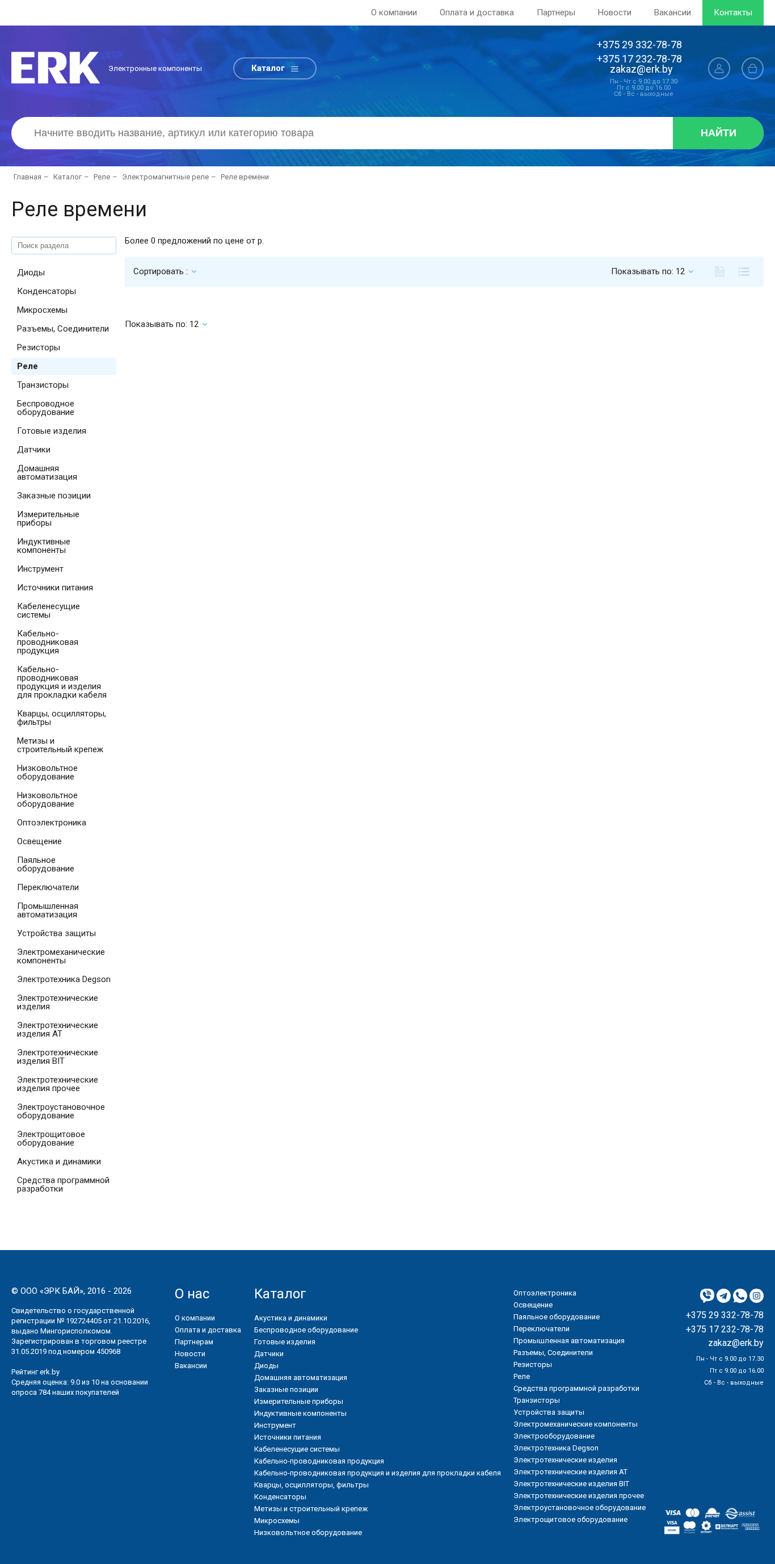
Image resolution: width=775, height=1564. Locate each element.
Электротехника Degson (64, 979)
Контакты (733, 12)
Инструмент (40, 569)
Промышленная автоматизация (47, 910)
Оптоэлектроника (51, 822)
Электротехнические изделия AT (57, 1029)
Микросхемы (42, 310)
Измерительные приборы (48, 518)
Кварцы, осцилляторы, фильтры (61, 717)
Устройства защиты (56, 933)
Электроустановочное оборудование (61, 1111)
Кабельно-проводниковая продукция (47, 642)
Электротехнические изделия (57, 1002)
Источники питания (55, 587)
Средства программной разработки (63, 1184)
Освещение (39, 841)
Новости (614, 12)
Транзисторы (43, 385)
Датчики (33, 450)
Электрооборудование (554, 1436)
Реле (27, 366)
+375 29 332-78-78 (639, 45)
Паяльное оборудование (45, 864)
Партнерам (194, 1341)
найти (718, 133)
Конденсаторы (46, 291)
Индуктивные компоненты (43, 545)
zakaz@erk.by (641, 69)
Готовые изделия (51, 431)
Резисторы (38, 347)
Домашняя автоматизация (47, 472)
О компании (394, 12)
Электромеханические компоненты (61, 956)
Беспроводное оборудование (45, 408)
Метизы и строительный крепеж (60, 745)
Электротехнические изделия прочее (57, 1084)
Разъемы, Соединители (63, 329)
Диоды (31, 272)
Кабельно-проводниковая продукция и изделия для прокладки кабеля (62, 682)
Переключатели (48, 887)
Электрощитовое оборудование (51, 1138)
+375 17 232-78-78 (639, 59)
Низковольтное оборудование (47, 772)
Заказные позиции (54, 495)
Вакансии (672, 12)
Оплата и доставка (477, 12)
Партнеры (556, 12)
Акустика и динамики (59, 1161)
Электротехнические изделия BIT (57, 1056)
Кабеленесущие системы (48, 610)
